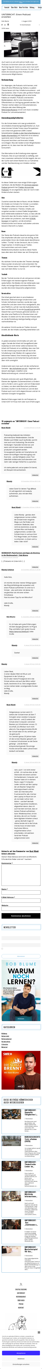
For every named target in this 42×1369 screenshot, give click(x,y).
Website (5, 905)
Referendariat (7, 1039)
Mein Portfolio (23, 7)
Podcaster (18, 95)
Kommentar (7, 863)
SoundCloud (28, 309)
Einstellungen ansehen (21, 1364)
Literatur (5, 1044)
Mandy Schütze (8, 570)
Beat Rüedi (6, 428)
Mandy (9, 481)
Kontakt (6, 7)
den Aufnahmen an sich (18, 368)
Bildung (4, 1033)
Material (4, 1047)
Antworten (35, 475)
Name (5, 889)
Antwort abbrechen (8, 854)
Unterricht (5, 1036)
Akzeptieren (21, 1353)
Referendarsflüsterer (10, 110)
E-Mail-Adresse (8, 897)
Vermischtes (6, 1041)
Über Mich (14, 7)
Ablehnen (21, 1359)
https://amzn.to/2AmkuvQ (19, 631)
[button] (39, 1332)
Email (3, 942)
